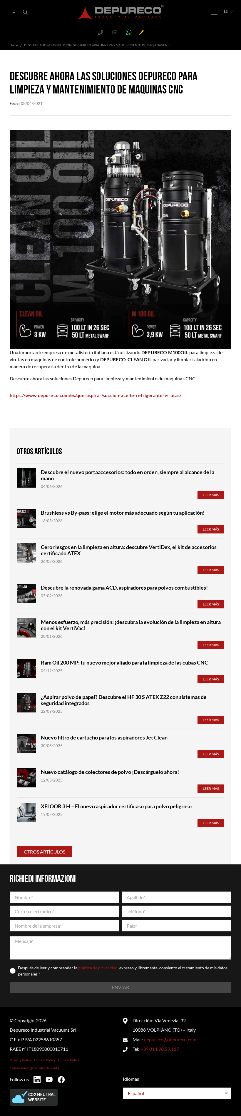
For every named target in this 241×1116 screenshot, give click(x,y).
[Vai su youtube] (49, 1079)
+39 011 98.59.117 (159, 1049)
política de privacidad (98, 967)
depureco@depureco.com (170, 1039)
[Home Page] (120, 12)
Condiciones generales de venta (34, 1068)
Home (14, 45)
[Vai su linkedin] (37, 1079)
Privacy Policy (21, 1060)
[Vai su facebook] (61, 1079)
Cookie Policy (45, 1060)
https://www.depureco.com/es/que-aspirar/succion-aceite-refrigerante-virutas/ (95, 395)
